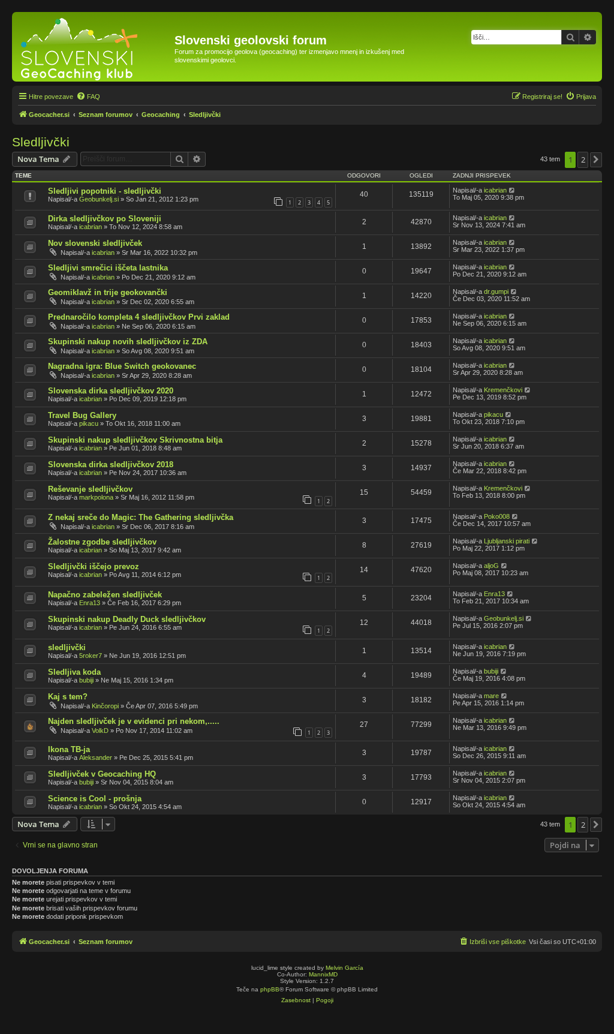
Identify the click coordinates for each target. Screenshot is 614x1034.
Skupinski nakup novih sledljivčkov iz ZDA (127, 341)
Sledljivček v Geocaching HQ (102, 774)
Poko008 (497, 516)
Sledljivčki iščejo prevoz (93, 566)
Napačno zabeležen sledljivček (105, 594)
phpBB (269, 989)
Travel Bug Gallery (82, 415)
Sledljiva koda (74, 672)
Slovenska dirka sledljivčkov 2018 (110, 464)
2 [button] (583, 159)
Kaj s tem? (68, 696)
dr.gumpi (496, 291)
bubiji (86, 680)
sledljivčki (67, 647)
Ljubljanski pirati (506, 541)
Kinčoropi (105, 706)
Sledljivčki (41, 142)
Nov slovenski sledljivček (95, 243)
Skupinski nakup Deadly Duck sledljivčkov (127, 619)
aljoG (491, 565)
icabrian (495, 190)
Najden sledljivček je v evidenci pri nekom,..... (133, 721)
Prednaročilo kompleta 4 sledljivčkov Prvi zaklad (139, 316)
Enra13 (89, 602)
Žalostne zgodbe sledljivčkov (102, 541)
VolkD (100, 730)
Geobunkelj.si (99, 199)
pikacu (88, 423)
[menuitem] (88, 96)
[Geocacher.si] (94, 47)
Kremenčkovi (503, 389)
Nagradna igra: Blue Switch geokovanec (122, 366)
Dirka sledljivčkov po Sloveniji (104, 218)
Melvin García (344, 967)
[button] (596, 159)
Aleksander (95, 757)
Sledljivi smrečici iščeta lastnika (108, 267)
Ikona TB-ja (69, 749)
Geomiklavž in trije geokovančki (107, 292)
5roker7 (90, 655)
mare (491, 695)
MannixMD (323, 974)
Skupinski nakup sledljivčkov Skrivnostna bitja (135, 439)
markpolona (96, 497)
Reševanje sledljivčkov (90, 489)
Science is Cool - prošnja (95, 798)
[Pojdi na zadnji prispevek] (512, 190)
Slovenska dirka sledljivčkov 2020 (110, 390)
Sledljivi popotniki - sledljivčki (104, 191)
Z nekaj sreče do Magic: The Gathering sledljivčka (140, 517)
